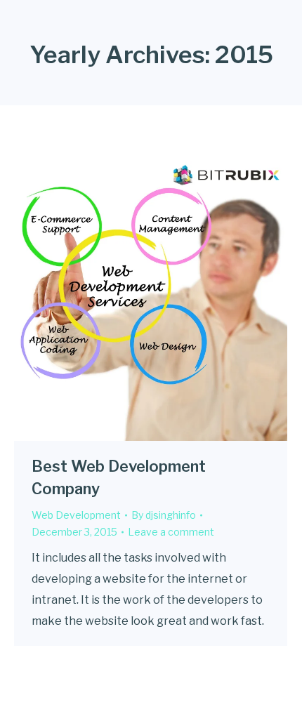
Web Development (76, 515)
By (163, 515)
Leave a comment (171, 532)
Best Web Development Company (119, 477)
